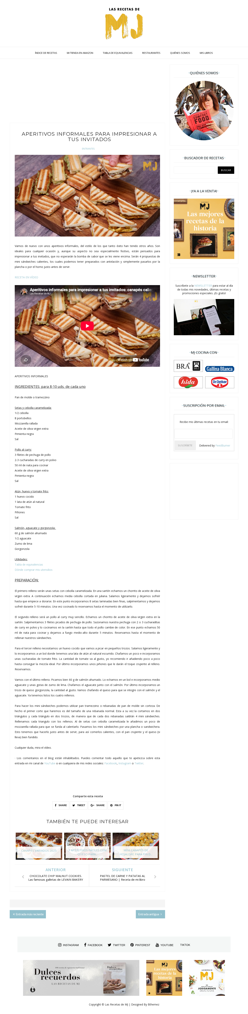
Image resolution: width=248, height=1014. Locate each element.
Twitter (138, 763)
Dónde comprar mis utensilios (34, 570)
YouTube (49, 763)
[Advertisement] (87, 92)
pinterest (142, 945)
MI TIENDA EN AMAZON (80, 53)
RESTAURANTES (151, 53)
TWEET (81, 805)
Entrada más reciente (30, 914)
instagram (71, 945)
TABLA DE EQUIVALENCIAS (118, 53)
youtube (166, 945)
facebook (95, 945)
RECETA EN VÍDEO (26, 277)
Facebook (110, 763)
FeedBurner (222, 445)
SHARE (62, 805)
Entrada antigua (149, 914)
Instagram (124, 763)
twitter (119, 945)
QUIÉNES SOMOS (180, 53)
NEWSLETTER (203, 285)
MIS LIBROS (206, 53)
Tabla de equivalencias (29, 564)
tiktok (185, 944)
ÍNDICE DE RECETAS (46, 53)
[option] (39, 848)
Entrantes (88, 148)
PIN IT (117, 805)
